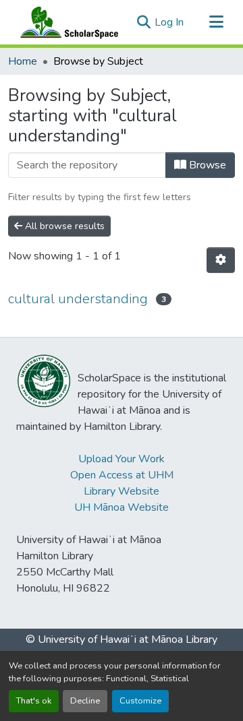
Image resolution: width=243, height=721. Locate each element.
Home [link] (22, 61)
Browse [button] (206, 165)
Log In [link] (169, 22)
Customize (140, 701)
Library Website (121, 491)
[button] (66, 22)
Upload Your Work (121, 458)
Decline (85, 701)
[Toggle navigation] (216, 22)
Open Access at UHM (121, 475)
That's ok (33, 701)
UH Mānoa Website (121, 507)
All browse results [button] (63, 226)
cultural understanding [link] (78, 299)
